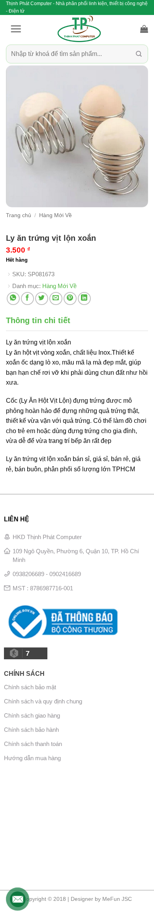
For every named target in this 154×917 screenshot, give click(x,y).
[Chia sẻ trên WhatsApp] (13, 298)
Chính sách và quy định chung (43, 701)
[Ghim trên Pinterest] (70, 298)
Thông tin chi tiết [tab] (38, 320)
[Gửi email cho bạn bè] (55, 298)
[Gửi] (138, 54)
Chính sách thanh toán (33, 743)
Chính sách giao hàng (32, 715)
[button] (16, 29)
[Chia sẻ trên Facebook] (27, 298)
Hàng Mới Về (55, 215)
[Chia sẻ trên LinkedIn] (84, 298)
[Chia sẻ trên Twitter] (41, 298)
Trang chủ (18, 215)
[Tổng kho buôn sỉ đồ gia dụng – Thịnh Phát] (79, 29)
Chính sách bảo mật (30, 687)
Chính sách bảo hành (31, 729)
